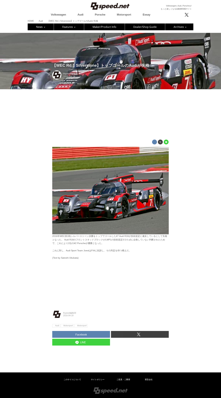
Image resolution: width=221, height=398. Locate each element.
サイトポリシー (98, 379)
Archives (179, 27)
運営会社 (149, 379)
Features (68, 27)
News (39, 27)
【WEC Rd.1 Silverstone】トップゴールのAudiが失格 (100, 65)
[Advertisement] (110, 114)
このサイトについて (72, 379)
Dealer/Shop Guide (145, 27)
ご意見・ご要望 (123, 379)
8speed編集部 (70, 73)
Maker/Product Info (104, 27)
